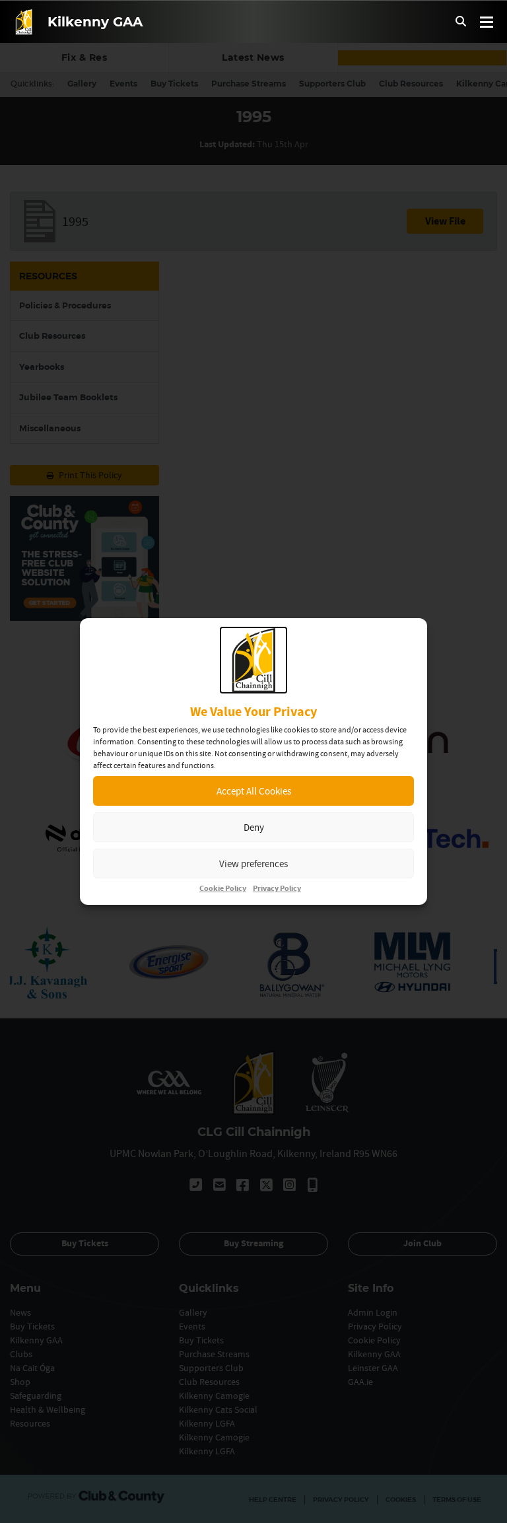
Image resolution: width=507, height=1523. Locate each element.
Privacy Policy (277, 888)
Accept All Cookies (254, 791)
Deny (254, 827)
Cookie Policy (222, 888)
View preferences (253, 863)
